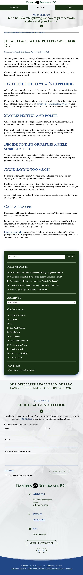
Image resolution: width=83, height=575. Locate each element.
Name (7, 428)
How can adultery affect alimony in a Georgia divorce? (34, 285)
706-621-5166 (26, 419)
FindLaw (69, 568)
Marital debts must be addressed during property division (36, 273)
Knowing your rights (13, 232)
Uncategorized (16, 349)
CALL (70, 7)
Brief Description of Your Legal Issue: (18, 451)
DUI (47, 52)
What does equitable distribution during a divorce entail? (36, 277)
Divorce (13, 320)
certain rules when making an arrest (53, 104)
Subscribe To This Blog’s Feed (20, 370)
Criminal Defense (17, 315)
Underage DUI (16, 358)
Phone (47, 428)
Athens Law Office (41, 543)
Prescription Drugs (18, 345)
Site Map (23, 568)
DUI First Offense (17, 328)
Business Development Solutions (51, 568)
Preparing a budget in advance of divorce (28, 290)
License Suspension (19, 341)
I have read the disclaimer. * (21, 475)
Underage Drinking (18, 353)
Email (42, 7)
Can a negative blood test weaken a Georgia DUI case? (34, 281)
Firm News (15, 336)
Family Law (15, 332)
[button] (14, 6)
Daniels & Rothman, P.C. (24, 52)
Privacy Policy (32, 568)
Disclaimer (9, 470)
